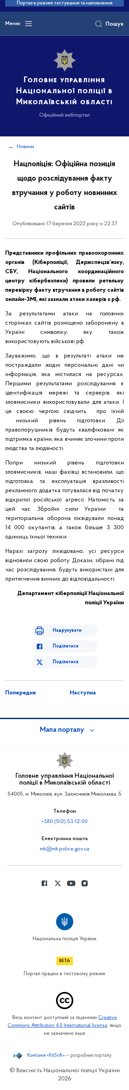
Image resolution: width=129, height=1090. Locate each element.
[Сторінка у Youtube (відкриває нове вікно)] (71, 883)
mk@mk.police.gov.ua (64, 849)
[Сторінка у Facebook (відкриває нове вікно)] (44, 883)
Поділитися (65, 646)
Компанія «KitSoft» (46, 1055)
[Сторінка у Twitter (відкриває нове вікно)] (58, 883)
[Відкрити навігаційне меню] (28, 23)
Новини (25, 146)
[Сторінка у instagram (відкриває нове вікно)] (84, 883)
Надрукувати (67, 630)
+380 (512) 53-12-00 (64, 821)
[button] (64, 730)
